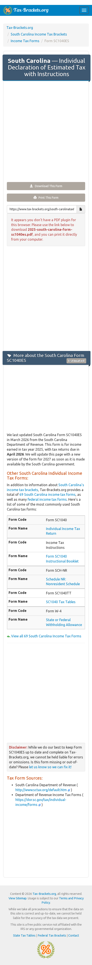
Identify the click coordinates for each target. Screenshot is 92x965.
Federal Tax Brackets (52, 935)
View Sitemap (18, 898)
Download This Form (47, 186)
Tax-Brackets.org (19, 28)
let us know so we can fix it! (50, 767)
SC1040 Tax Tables (61, 602)
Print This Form (47, 197)
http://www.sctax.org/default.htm (41, 790)
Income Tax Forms (25, 41)
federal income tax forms (47, 499)
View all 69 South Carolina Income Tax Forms (46, 636)
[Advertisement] (46, 131)
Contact (73, 935)
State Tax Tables (24, 935)
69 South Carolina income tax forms (47, 494)
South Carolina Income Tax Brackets (39, 34)
